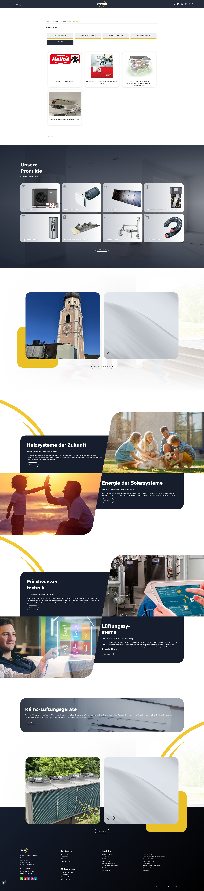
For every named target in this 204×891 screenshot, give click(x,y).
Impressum (164, 887)
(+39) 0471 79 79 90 (28, 869)
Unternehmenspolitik (67, 872)
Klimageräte (146, 863)
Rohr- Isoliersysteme (149, 861)
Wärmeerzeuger (107, 855)
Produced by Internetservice (176, 887)
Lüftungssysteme (66, 21)
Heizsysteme (65, 855)
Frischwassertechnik (67, 859)
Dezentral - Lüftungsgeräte (88, 35)
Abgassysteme (106, 861)
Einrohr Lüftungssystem (116, 35)
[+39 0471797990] (182, 4)
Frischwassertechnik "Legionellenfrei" (154, 857)
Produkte (55, 21)
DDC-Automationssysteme (110, 866)
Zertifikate (146, 870)
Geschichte (64, 875)
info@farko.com (29, 873)
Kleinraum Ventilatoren (143, 35)
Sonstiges (76, 21)
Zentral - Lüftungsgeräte (60, 35)
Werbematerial (65, 879)
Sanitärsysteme (106, 868)
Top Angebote (106, 870)
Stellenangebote (66, 877)
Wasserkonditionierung (109, 863)
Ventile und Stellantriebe (150, 868)
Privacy (158, 887)
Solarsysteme (65, 857)
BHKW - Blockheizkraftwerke (151, 866)
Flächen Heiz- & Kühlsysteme (151, 859)
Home (48, 21)
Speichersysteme (107, 859)
